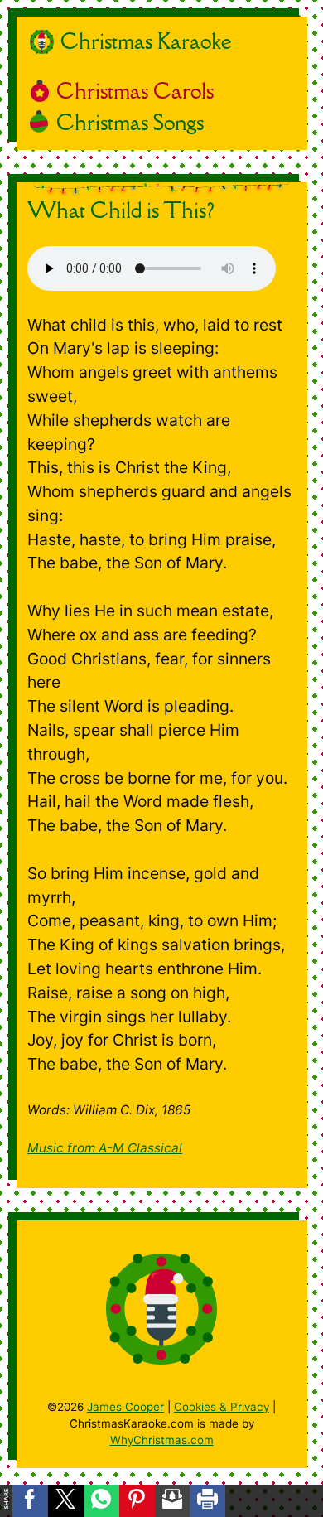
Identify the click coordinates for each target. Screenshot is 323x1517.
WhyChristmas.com (162, 1440)
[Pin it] (137, 1501)
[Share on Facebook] (30, 1501)
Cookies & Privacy (221, 1406)
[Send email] (172, 1501)
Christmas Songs (130, 122)
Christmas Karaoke (146, 41)
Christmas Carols (135, 90)
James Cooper (125, 1406)
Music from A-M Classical (104, 1148)
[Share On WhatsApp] (101, 1501)
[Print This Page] (207, 1501)
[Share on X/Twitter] (66, 1501)
